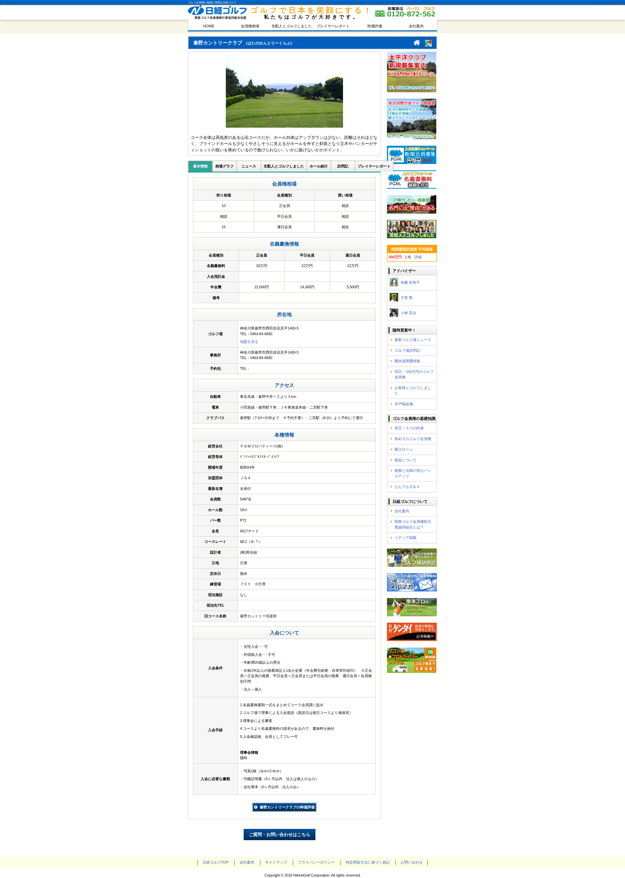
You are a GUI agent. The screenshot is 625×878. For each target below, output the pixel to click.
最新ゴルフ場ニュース (413, 340)
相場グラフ (224, 166)
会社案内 (416, 26)
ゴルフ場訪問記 (407, 350)
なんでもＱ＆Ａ (407, 487)
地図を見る (249, 342)
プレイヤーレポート (333, 26)
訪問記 (342, 166)
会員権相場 (250, 26)
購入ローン (404, 449)
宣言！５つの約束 (409, 428)
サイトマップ (276, 862)
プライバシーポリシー (316, 862)
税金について (406, 460)
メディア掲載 (406, 538)
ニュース (248, 166)
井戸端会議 (404, 404)
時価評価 (374, 26)
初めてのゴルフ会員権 (413, 439)
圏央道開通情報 (407, 361)
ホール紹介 (319, 166)
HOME (208, 26)
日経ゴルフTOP (216, 862)
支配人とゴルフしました (291, 26)
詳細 (418, 257)
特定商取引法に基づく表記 (368, 862)
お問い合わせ (412, 862)
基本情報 (200, 166)
